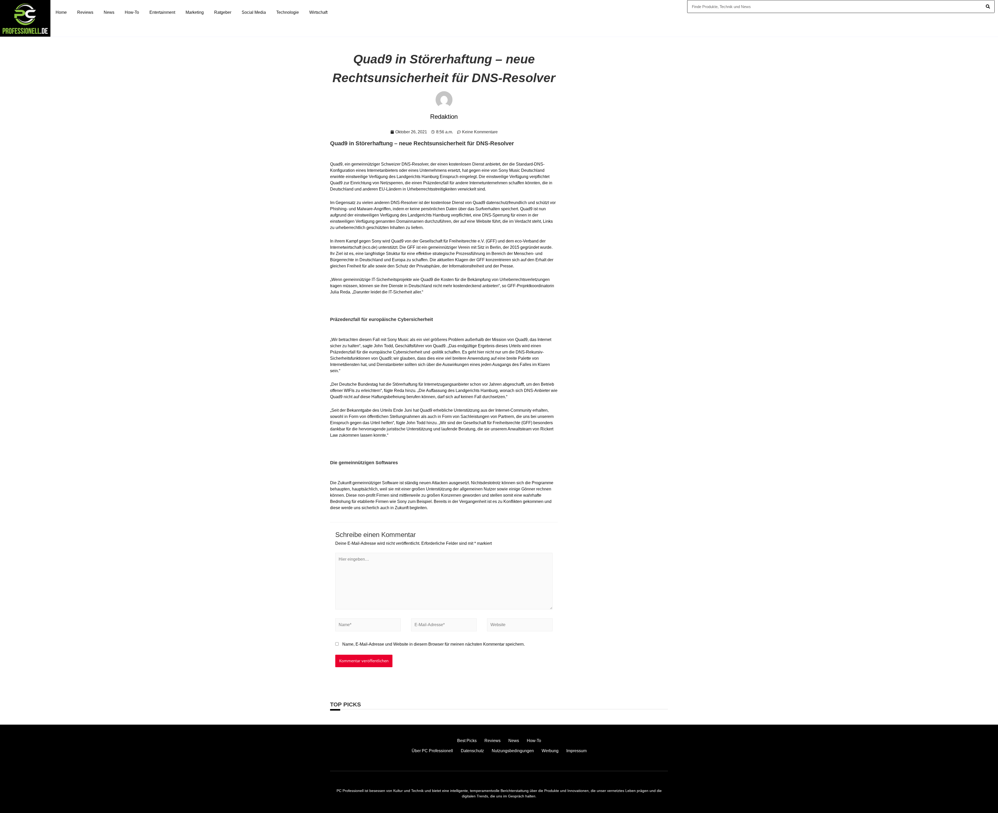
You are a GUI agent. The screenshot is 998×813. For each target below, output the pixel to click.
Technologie (287, 12)
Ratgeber (222, 12)
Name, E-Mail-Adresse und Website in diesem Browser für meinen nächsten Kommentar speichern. (433, 644)
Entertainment (162, 12)
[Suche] (987, 6)
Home (61, 12)
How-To (132, 12)
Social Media (254, 12)
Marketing (195, 12)
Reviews (85, 12)
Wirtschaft (318, 12)
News (109, 12)
